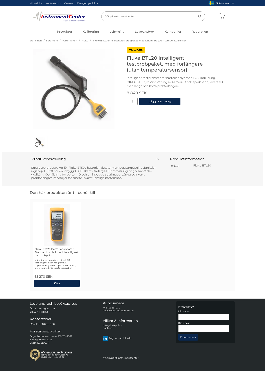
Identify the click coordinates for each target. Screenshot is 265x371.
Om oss (68, 3)
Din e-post (184, 323)
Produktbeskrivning (49, 159)
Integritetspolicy (112, 325)
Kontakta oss (53, 3)
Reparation (200, 31)
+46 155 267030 (111, 307)
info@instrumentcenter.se (118, 310)
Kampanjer (173, 31)
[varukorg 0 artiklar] (222, 16)
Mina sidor (36, 3)
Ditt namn (183, 311)
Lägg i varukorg (160, 101)
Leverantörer (144, 31)
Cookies (107, 328)
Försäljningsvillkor (87, 3)
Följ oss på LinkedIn (120, 338)
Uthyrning (117, 31)
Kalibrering (91, 31)
